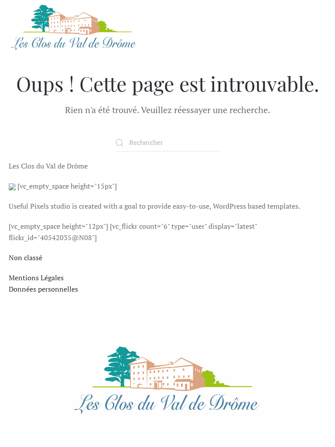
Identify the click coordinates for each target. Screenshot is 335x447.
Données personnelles (43, 289)
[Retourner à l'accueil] (74, 27)
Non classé (25, 257)
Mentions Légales (36, 277)
